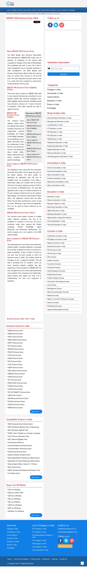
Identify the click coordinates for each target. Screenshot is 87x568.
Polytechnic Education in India (57, 142)
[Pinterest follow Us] (61, 25)
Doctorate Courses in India (56, 246)
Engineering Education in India (57, 146)
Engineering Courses (54, 274)
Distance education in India (56, 200)
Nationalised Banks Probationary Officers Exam (24, 458)
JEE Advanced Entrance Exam (18, 398)
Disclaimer (46, 559)
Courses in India (12, 538)
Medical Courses (53, 295)
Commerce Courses (54, 264)
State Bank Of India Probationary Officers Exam (24, 461)
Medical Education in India (56, 149)
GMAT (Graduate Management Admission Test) (24, 470)
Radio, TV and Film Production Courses (60, 299)
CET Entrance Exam (15, 361)
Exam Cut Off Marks (16, 484)
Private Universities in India (56, 178)
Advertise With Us (65, 546)
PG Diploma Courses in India (57, 239)
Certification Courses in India (57, 236)
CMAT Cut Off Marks (15, 505)
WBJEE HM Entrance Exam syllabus (34, 135)
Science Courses (53, 302)
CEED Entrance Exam (15, 358)
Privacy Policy (35, 559)
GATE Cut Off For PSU (15, 493)
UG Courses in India (54, 253)
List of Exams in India (18, 14)
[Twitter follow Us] (56, 25)
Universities (64, 10)
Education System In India (56, 203)
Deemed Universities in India (57, 171)
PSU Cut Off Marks (14, 499)
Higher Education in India (55, 210)
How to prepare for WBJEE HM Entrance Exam (34, 157)
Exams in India (36, 10)
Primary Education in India (56, 221)
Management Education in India (58, 121)
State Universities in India (55, 175)
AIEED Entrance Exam (15, 330)
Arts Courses (51, 257)
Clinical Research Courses (56, 271)
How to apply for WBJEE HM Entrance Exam (34, 142)
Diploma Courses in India (55, 243)
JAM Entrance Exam (15, 395)
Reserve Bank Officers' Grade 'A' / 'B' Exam (22, 464)
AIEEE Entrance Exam (15, 334)
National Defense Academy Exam (19, 455)
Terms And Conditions (21, 559)
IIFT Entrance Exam (14, 380)
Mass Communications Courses (58, 292)
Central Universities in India (56, 168)
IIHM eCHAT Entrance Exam (17, 383)
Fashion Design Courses (55, 278)
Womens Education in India (56, 153)
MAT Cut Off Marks (14, 508)
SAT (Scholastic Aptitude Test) (18, 430)
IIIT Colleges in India (39, 540)
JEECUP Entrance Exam (16, 404)
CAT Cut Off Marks (14, 490)
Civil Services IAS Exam (16, 442)
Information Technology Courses (58, 281)
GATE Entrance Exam (15, 377)
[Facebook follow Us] (50, 25)
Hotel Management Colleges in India (42, 536)
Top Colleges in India (39, 547)
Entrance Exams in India (34, 14)
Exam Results (45, 10)
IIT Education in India (54, 128)
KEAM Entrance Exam (15, 407)
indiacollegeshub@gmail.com (67, 532)
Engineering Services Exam (17, 452)
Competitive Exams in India (19, 419)
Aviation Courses (53, 260)
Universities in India (55, 93)
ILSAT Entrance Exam (15, 389)
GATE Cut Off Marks (15, 496)
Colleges (14, 10)
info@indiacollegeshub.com (67, 529)
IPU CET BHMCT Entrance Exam (19, 392)
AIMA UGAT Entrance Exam (17, 340)
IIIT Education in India (54, 135)
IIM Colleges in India (39, 543)
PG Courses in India (54, 250)
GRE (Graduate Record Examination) (20, 424)
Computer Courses (53, 267)
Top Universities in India (40, 550)
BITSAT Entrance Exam (16, 349)
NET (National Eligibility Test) (17, 439)
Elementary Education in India (57, 207)
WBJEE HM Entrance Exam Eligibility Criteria (34, 128)
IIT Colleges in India (39, 532)
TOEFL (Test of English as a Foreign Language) (24, 433)
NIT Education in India (54, 132)
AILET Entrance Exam (15, 337)
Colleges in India (53, 89)
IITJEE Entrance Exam (15, 386)
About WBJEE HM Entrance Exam (33, 121)
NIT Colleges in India (39, 529)
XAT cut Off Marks (14, 502)
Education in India (55, 10)
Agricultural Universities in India (57, 182)
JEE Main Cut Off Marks (16, 511)
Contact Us (63, 559)
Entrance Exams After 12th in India (21, 318)
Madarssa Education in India (57, 214)
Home (9, 10)
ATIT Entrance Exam (15, 346)
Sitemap (54, 559)
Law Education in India (55, 125)
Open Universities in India (56, 185)
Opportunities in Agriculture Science (59, 217)
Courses (19, 10)
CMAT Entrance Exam (15, 367)
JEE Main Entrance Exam (16, 401)
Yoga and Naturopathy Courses (58, 309)
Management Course (54, 288)
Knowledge (71, 10)
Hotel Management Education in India (60, 156)
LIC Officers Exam (14, 473)
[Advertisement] (24, 37)
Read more (36, 412)
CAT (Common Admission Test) (18, 436)
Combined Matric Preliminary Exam (20, 448)
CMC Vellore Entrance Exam (17, 370)
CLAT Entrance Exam (15, 364)
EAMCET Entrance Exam (16, 374)
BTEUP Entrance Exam (16, 352)
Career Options (27, 10)
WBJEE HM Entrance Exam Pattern (34, 149)
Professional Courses (54, 306)
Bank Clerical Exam (14, 467)
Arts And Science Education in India (59, 118)
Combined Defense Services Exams (20, 445)
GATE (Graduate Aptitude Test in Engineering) (23, 427)
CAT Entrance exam (14, 355)
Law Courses (51, 285)
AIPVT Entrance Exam (15, 343)
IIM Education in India (54, 139)
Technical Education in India (56, 224)
